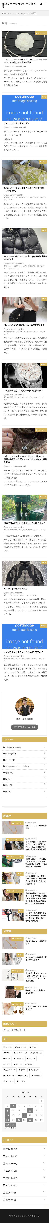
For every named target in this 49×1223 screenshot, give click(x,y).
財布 (8, 785)
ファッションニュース (17, 766)
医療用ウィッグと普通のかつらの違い (35, 992)
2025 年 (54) (11, 1156)
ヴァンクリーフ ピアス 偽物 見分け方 (36, 1008)
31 (13, 1125)
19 (24, 1115)
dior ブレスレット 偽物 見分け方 (36, 827)
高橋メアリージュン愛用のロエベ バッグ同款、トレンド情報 (25, 189)
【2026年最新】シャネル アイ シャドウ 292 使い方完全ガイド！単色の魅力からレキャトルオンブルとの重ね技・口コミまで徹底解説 (36, 898)
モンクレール (13, 268)
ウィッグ (10, 754)
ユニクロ (22, 1081)
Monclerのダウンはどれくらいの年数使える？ (24, 325)
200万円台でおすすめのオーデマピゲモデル (23, 391)
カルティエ (35, 1070)
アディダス (37, 1075)
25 (19, 1120)
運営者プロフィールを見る (25, 727)
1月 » (13, 1128)
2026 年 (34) (11, 1149)
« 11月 (7, 1128)
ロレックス (19, 1058)
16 (7, 1115)
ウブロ (23, 1070)
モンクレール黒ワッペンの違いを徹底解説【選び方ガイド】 (25, 258)
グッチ (7, 1058)
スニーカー (9, 1081)
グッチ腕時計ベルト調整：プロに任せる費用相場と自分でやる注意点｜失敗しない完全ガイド (35, 880)
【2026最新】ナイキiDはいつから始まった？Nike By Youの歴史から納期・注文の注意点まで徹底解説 (36, 863)
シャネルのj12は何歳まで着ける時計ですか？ (36, 958)
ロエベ (11, 199)
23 (7, 1120)
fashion (7, 1053)
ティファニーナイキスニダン (16, 123)
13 (30, 1111)
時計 (9, 773)
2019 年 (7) (10, 1200)
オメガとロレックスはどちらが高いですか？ (23, 652)
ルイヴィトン (31, 595)
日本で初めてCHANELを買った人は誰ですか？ (24, 523)
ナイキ (34, 1047)
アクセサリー (13, 748)
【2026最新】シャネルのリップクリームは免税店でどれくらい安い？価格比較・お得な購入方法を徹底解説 (36, 845)
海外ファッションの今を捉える (19, 5)
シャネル (8, 1047)
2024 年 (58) (11, 1164)
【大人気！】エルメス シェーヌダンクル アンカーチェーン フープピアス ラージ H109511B (35, 977)
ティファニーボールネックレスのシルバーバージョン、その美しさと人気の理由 (25, 61)
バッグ (10, 760)
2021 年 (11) (11, 1186)
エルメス (32, 1058)
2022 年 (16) (11, 1178)
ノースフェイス (21, 1053)
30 (7, 1125)
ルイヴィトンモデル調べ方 (15, 589)
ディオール (24, 1075)
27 (30, 1120)
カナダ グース (10, 1070)
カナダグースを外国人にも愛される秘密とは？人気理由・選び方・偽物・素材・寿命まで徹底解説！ (35, 917)
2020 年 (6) (10, 1193)
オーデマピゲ (10, 1075)
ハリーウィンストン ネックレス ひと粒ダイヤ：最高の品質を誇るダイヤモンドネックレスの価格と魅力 (25, 459)
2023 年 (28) (11, 1171)
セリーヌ (19, 1064)
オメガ (7, 1064)
